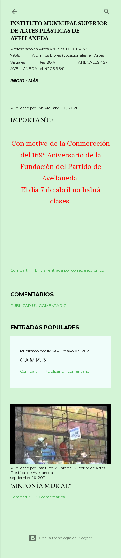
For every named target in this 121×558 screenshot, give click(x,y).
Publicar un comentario (38, 305)
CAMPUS (33, 360)
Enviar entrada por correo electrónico (69, 270)
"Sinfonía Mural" (40, 486)
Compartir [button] (20, 270)
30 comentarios (50, 496)
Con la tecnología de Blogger (65, 537)
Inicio (17, 80)
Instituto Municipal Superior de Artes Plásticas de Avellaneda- (59, 30)
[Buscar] (107, 10)
